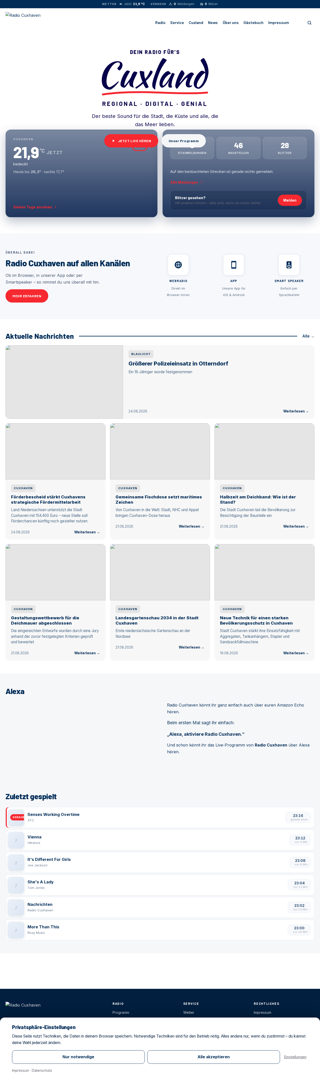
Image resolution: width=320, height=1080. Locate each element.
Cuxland (196, 22)
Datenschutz (42, 1071)
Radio (160, 22)
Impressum (278, 22)
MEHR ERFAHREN (26, 296)
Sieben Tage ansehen (32, 207)
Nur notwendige (78, 1057)
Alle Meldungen (184, 182)
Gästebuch (254, 22)
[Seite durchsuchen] (309, 23)
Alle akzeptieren (214, 1057)
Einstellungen (295, 1057)
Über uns (231, 22)
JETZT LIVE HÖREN (134, 141)
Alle (308, 336)
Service (177, 22)
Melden (289, 200)
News (213, 22)
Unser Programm (184, 141)
